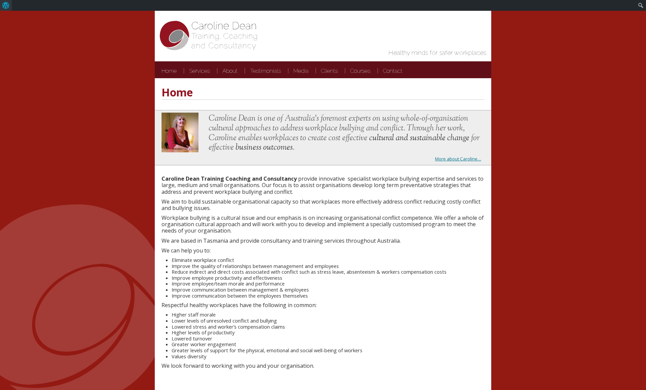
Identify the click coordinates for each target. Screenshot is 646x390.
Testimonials (265, 70)
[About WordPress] (6, 5)
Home (169, 70)
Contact (392, 70)
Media (301, 70)
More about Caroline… (458, 159)
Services (199, 70)
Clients (329, 70)
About (230, 70)
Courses (360, 70)
